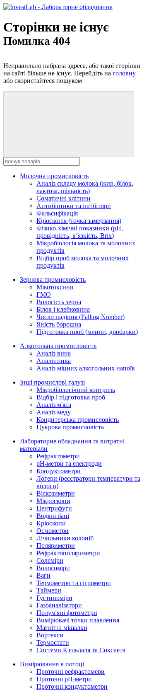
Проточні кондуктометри (72, 686)
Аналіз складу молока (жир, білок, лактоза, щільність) (84, 187)
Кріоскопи (51, 523)
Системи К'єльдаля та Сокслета (80, 649)
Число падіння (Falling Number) (80, 316)
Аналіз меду (53, 412)
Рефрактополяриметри (68, 553)
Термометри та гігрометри (73, 582)
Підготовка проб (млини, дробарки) (87, 331)
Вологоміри (53, 567)
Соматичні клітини (63, 198)
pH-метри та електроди (69, 463)
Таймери (48, 590)
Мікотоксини (55, 286)
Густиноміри (54, 597)
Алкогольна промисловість (58, 345)
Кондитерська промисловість (77, 419)
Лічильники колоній (65, 538)
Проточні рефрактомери (70, 671)
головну (124, 73)
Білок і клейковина (63, 309)
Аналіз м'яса (53, 404)
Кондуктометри (58, 470)
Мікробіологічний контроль (75, 389)
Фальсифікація (57, 213)
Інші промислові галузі (52, 382)
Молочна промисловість (54, 175)
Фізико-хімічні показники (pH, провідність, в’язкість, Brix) (79, 232)
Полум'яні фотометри (66, 612)
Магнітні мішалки (61, 627)
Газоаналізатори (59, 605)
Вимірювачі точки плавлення (77, 620)
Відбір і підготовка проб (70, 397)
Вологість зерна (58, 301)
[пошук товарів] (68, 124)
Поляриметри (55, 545)
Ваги (43, 575)
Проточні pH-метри (64, 678)
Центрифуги (54, 508)
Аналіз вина (53, 353)
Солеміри (49, 560)
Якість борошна (58, 324)
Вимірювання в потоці (52, 664)
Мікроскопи (53, 500)
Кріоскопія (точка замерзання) (78, 220)
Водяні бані (52, 515)
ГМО (43, 294)
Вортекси (49, 635)
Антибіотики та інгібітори (73, 205)
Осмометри (52, 530)
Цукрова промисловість (70, 427)
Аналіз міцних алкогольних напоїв (85, 368)
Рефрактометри (58, 456)
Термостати (52, 642)
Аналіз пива (53, 360)
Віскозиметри (55, 493)
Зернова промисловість (53, 279)
